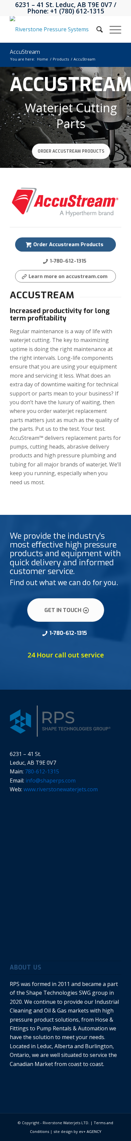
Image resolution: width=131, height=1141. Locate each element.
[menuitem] (96, 29)
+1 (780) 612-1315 (77, 11)
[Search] (96, 29)
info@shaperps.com (51, 780)
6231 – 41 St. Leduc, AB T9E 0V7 (63, 4)
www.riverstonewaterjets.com (61, 789)
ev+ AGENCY (90, 1131)
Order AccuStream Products (71, 151)
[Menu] (112, 29)
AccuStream (25, 51)
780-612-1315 (42, 771)
